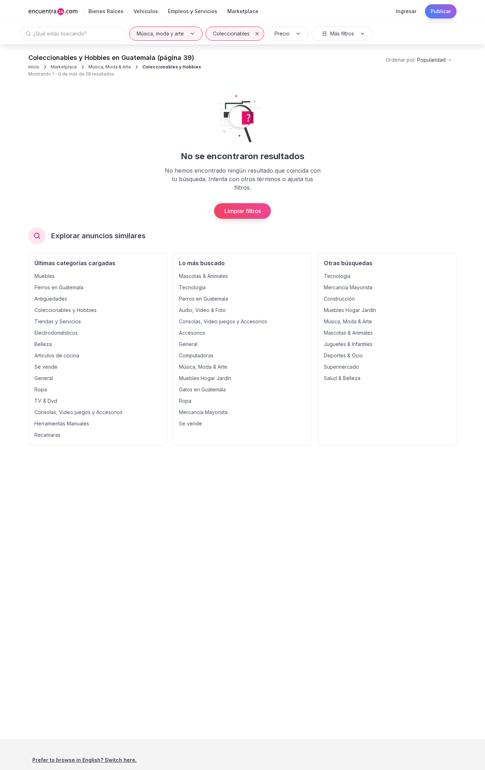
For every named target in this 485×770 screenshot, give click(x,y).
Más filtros (342, 33)
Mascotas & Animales (203, 276)
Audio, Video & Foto (202, 310)
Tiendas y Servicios (57, 321)
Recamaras (47, 435)
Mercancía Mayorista (203, 412)
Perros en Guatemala (58, 287)
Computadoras (196, 355)
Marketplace (64, 66)
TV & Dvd (45, 401)
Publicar (441, 11)
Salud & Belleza (342, 378)
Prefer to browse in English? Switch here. (84, 760)
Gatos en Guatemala (202, 389)
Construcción (339, 299)
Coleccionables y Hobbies (171, 66)
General (43, 378)
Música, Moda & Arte (109, 66)
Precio (282, 33)
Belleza (43, 344)
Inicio (33, 66)
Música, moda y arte (160, 33)
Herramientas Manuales (61, 423)
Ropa (40, 389)
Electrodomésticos (56, 333)
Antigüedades (50, 299)
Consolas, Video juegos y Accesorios (78, 412)
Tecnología (192, 287)
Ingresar (406, 11)
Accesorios (192, 333)
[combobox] (419, 60)
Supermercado (341, 367)
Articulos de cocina (56, 355)
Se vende (46, 367)
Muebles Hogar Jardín (205, 378)
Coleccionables (231, 33)
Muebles (44, 276)
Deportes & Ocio (343, 355)
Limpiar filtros (242, 210)
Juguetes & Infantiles (348, 344)
